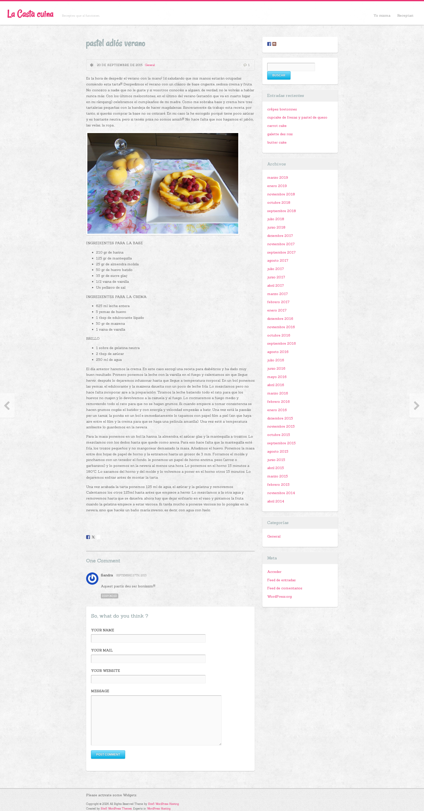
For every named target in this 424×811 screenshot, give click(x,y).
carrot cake (277, 125)
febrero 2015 (278, 484)
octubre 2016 (278, 335)
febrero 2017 (278, 302)
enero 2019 (277, 186)
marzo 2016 (277, 393)
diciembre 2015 (280, 418)
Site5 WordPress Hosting (163, 804)
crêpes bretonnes (282, 109)
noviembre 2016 (281, 327)
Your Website (105, 670)
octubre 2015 (278, 435)
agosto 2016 (278, 352)
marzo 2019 (277, 177)
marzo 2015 (277, 476)
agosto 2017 (277, 260)
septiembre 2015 (281, 443)
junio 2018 (276, 227)
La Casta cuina (30, 13)
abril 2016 (275, 385)
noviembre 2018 (281, 194)
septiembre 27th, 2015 (131, 575)
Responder (109, 596)
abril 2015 (275, 468)
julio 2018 (275, 219)
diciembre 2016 (280, 318)
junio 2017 (276, 277)
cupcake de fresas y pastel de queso (297, 117)
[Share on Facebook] (88, 537)
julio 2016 (275, 360)
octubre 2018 (278, 202)
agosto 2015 (277, 451)
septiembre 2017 (281, 252)
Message (100, 691)
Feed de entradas (281, 580)
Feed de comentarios (284, 588)
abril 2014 (275, 501)
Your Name (102, 630)
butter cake (277, 142)
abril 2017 (275, 285)
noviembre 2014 (281, 493)
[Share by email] (98, 537)
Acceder (274, 571)
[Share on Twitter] (93, 537)
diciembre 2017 (280, 235)
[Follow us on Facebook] (269, 44)
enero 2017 (277, 310)
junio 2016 (276, 368)
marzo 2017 (277, 294)
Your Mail (102, 650)
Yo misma (381, 15)
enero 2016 (277, 410)
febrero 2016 (278, 401)
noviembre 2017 (281, 244)
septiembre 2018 (281, 211)
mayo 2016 (277, 377)
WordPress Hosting (159, 808)
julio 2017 (275, 269)
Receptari (405, 15)
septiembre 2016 (281, 343)
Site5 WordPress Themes (116, 808)
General (150, 65)
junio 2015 (276, 460)
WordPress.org (279, 596)
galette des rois (280, 134)
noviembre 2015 (281, 426)
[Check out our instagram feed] (274, 44)
